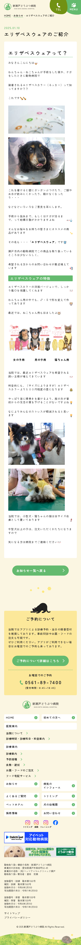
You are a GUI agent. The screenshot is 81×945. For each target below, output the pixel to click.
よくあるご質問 (16, 796)
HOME (7, 15)
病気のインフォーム (52, 785)
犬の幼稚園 (51, 804)
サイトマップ (12, 913)
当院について (14, 733)
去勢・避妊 (13, 765)
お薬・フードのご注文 (20, 770)
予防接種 (11, 759)
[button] (73, 7)
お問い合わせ (52, 813)
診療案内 (11, 753)
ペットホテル (14, 804)
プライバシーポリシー (17, 917)
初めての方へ (52, 717)
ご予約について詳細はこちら (38, 661)
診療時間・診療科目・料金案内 (25, 738)
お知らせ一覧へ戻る (31, 570)
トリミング (51, 796)
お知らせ (18, 15)
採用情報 (12, 813)
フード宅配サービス (18, 776)
